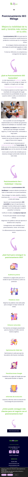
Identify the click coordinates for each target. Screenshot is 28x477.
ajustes (11, 472)
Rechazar (10, 474)
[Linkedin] (17, 451)
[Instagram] (14, 451)
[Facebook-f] (10, 451)
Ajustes (16, 474)
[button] (14, 10)
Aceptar (4, 474)
